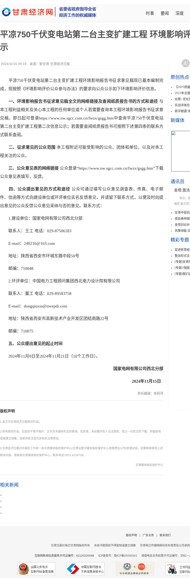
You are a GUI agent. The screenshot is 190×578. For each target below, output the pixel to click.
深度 (179, 13)
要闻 (165, 13)
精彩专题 (180, 239)
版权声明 (7, 411)
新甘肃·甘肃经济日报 (54, 64)
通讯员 (177, 181)
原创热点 (180, 77)
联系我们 (165, 535)
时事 (150, 13)
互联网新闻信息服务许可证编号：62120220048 (66, 555)
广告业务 (148, 535)
